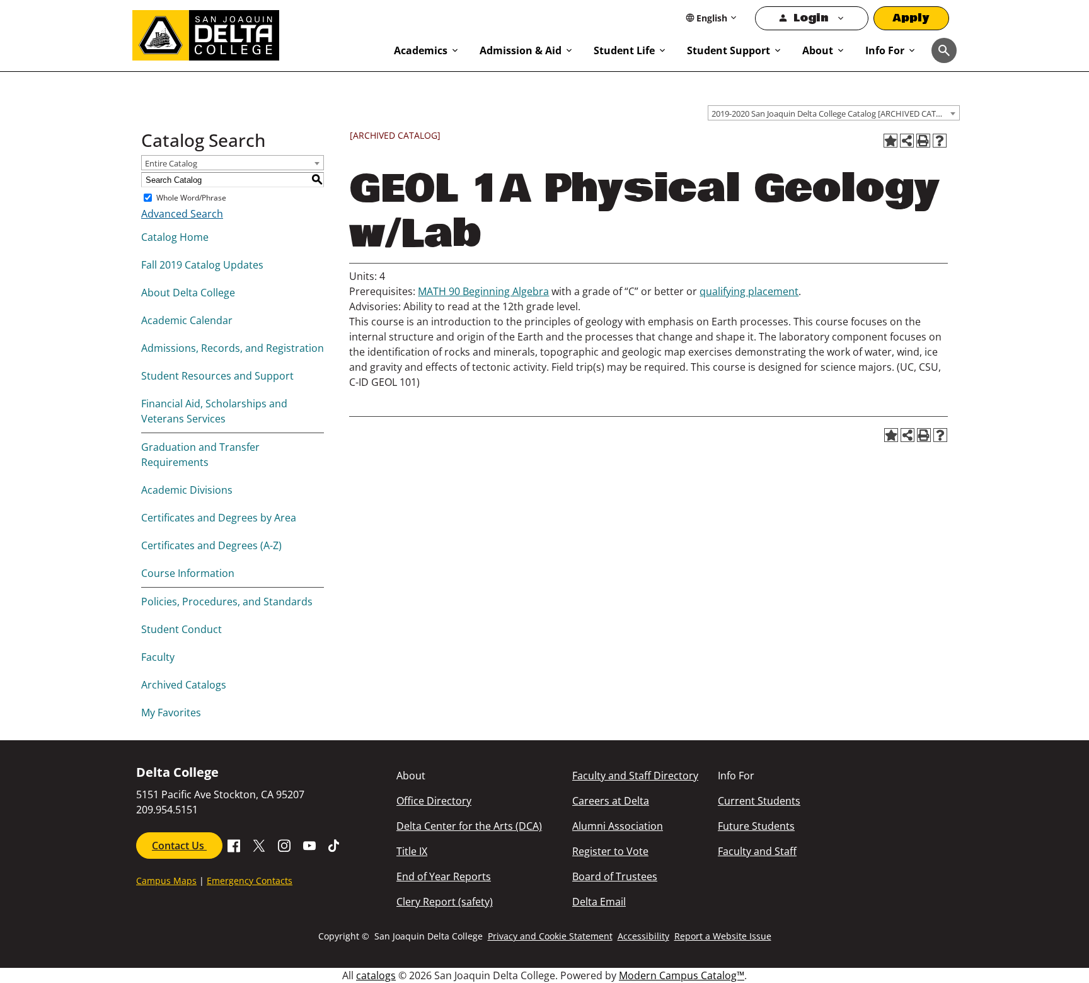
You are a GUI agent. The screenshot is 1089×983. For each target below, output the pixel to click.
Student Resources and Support (217, 376)
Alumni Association (617, 826)
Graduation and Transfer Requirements (200, 454)
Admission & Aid (521, 50)
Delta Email (599, 902)
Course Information (187, 573)
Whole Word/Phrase (191, 197)
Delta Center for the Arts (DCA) (469, 826)
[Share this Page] (907, 141)
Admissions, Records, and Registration (232, 348)
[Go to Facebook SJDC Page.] (233, 844)
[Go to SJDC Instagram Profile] (284, 844)
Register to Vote (610, 851)
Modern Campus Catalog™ (681, 975)
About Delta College (188, 293)
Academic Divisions (187, 490)
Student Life (624, 50)
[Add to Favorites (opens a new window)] (890, 141)
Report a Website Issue (722, 936)
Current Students (759, 801)
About (817, 50)
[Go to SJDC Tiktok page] (334, 844)
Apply (911, 18)
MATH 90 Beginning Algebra (483, 291)
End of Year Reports (443, 876)
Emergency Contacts (249, 881)
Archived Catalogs (183, 685)
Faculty (158, 657)
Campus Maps (166, 881)
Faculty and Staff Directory (635, 775)
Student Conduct (181, 629)
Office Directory (433, 801)
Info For (884, 50)
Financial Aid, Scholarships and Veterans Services (214, 411)
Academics (420, 50)
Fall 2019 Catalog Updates (202, 265)
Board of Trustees (614, 876)
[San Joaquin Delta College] (256, 33)
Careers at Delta (610, 801)
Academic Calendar (187, 320)
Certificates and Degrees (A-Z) (211, 545)
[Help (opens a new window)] (940, 141)
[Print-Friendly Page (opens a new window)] (923, 141)
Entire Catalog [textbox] (171, 163)
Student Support (728, 50)
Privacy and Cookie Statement (550, 936)
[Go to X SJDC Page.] (259, 844)
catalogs (376, 975)
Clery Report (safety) (444, 902)
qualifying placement (749, 291)
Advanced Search (182, 214)
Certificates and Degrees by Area (218, 518)
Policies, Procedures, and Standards (227, 601)
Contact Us (179, 845)
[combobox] (834, 112)
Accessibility (643, 936)
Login (810, 18)
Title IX (411, 851)
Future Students (756, 826)
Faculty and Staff (757, 851)
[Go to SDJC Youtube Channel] (309, 844)
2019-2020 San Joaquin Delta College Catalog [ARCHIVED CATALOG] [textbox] (835, 113)
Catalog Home (175, 237)
